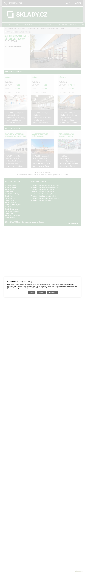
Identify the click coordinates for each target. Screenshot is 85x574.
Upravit (32, 292)
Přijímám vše (52, 292)
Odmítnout (41, 292)
